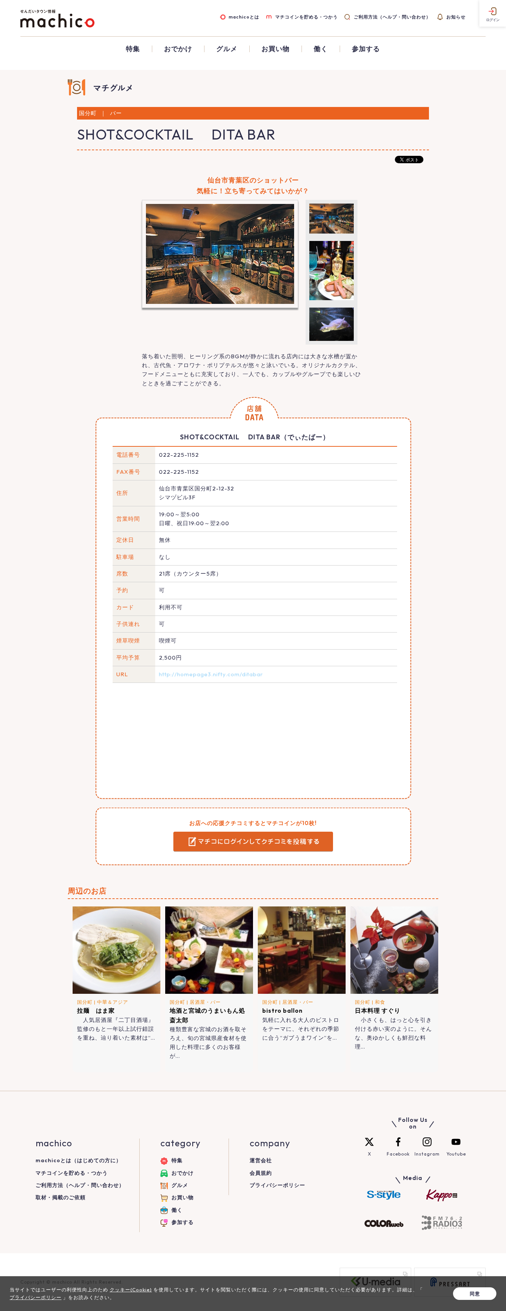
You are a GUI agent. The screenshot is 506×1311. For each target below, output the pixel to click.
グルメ (226, 49)
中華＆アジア (112, 1002)
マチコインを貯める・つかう (306, 17)
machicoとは (244, 17)
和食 (380, 1002)
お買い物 (276, 49)
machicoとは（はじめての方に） (78, 1160)
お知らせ (456, 17)
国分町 (85, 1002)
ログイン (492, 19)
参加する (366, 49)
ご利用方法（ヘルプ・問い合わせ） (392, 17)
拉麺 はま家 (96, 1010)
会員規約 (261, 1173)
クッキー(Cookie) (131, 1289)
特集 (133, 49)
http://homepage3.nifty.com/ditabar (211, 674)
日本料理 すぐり (377, 1010)
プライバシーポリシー (277, 1185)
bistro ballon (282, 1010)
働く (321, 49)
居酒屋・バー (205, 1002)
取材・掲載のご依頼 (61, 1197)
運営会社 (261, 1160)
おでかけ (178, 49)
